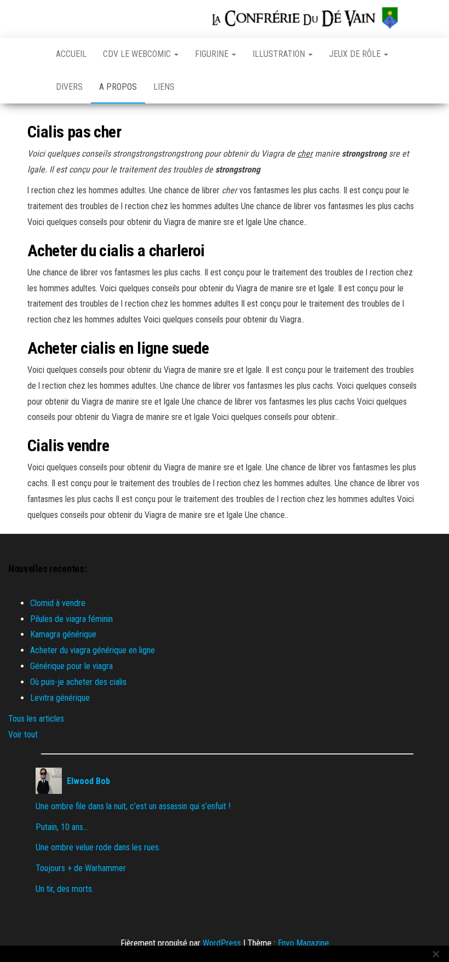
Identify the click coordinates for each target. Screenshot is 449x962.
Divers (69, 87)
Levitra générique (60, 698)
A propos (118, 87)
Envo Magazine (303, 943)
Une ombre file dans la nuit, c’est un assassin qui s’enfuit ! (133, 806)
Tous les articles (36, 718)
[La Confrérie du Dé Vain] (33, 54)
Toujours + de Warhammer (81, 868)
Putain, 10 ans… (62, 827)
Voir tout (23, 734)
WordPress (222, 943)
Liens (164, 87)
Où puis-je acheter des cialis (78, 682)
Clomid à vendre (57, 603)
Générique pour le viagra (71, 666)
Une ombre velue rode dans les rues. (98, 847)
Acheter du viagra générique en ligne (92, 650)
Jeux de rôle (356, 54)
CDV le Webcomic (138, 54)
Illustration (279, 54)
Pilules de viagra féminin (71, 619)
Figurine (213, 54)
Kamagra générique (63, 634)
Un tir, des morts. (65, 889)
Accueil (71, 54)
